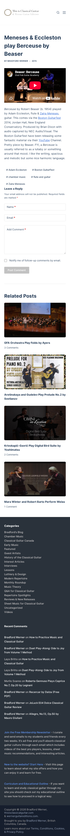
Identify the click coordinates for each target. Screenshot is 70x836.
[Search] (58, 12)
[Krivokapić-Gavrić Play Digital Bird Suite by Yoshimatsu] (35, 423)
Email (11, 217)
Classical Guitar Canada (19, 540)
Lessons (9, 570)
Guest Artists (12, 553)
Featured (9, 549)
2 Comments (11, 454)
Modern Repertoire (15, 578)
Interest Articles (14, 561)
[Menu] (64, 12)
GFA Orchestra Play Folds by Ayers (27, 342)
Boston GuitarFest (43, 169)
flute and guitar (40, 176)
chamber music (16, 176)
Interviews (10, 565)
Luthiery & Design (15, 574)
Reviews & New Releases (19, 599)
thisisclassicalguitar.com (18, 812)
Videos (8, 612)
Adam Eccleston (16, 169)
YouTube (44, 140)
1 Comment (10, 506)
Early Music (11, 544)
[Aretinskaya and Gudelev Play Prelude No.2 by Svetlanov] (35, 372)
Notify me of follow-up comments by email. (35, 260)
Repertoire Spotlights (17, 595)
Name (11, 206)
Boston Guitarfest (49, 118)
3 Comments (11, 347)
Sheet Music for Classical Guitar (24, 603)
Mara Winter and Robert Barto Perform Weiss (34, 501)
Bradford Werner (14, 637)
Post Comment (17, 270)
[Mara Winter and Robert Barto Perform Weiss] (35, 479)
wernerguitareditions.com (22, 816)
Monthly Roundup (15, 582)
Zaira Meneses (49, 113)
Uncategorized (13, 607)
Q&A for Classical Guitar (19, 591)
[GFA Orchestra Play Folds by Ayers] (35, 320)
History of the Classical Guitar (22, 557)
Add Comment (16, 229)
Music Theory (12, 586)
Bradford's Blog (13, 532)
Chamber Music (13, 536)
